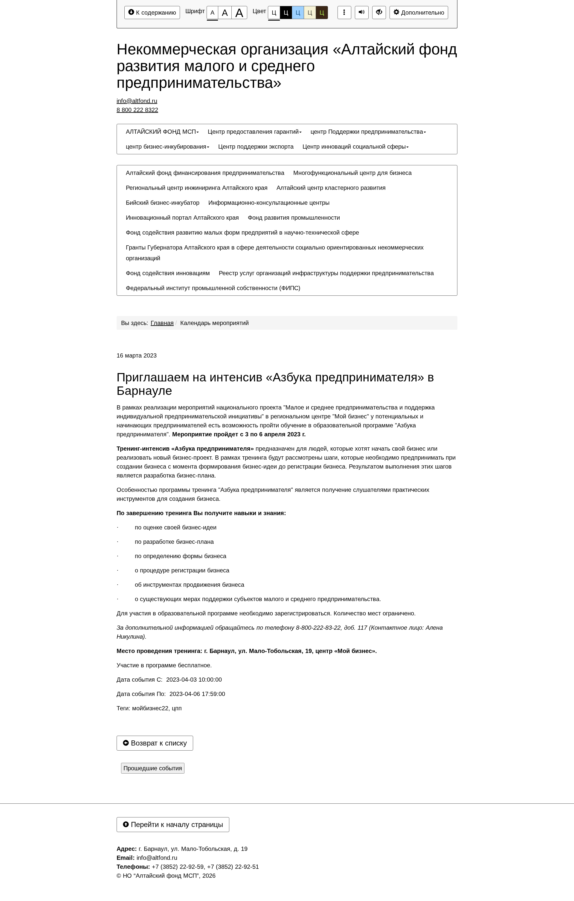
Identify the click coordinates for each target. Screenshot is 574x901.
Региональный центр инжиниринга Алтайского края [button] (197, 187)
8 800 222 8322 (137, 110)
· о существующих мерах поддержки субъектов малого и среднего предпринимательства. (249, 599)
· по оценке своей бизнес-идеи (166, 527)
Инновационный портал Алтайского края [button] (182, 217)
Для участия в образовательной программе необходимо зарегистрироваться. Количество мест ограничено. (266, 613)
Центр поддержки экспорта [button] (256, 146)
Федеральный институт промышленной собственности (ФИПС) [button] (213, 288)
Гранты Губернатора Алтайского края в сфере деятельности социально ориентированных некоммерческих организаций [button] (275, 252)
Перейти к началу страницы (176, 824)
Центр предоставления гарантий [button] (253, 131)
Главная (162, 323)
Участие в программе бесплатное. (164, 665)
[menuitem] (162, 131)
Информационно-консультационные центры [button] (268, 202)
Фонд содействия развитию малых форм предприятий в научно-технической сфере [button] (242, 232)
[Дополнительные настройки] (379, 12)
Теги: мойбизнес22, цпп (149, 708)
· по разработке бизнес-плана (165, 541)
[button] (309, 283)
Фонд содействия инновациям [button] (168, 273)
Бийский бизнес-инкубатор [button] (162, 202)
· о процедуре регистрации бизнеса (173, 570)
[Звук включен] (362, 12)
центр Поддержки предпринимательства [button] (367, 131)
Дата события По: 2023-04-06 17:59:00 (171, 694)
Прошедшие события (152, 768)
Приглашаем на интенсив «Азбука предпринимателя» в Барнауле (275, 384)
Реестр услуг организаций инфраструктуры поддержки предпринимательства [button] (326, 273)
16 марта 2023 (137, 355)
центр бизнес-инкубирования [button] (166, 146)
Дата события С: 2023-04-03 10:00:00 (169, 679)
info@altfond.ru (137, 101)
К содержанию (155, 12)
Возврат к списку (158, 743)
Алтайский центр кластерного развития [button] (331, 187)
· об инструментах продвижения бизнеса (180, 584)
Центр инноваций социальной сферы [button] (354, 146)
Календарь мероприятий (214, 323)
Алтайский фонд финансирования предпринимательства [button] (205, 173)
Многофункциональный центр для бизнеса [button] (352, 173)
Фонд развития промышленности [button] (294, 217)
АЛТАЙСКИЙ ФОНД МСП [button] (161, 131)
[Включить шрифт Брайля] (344, 12)
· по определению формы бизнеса (171, 556)
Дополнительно (421, 12)
